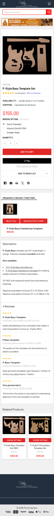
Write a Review (34, 93)
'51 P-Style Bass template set (19, 267)
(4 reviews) (20, 93)
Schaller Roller (13, 132)
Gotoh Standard (14, 124)
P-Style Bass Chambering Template (22, 270)
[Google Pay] (27, 161)
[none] (27, 55)
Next (50, 436)
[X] (22, 183)
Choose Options (14, 440)
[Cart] (50, 4)
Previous (3, 436)
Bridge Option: (16, 119)
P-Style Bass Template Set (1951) (14, 446)
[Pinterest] (28, 183)
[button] (27, 22)
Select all (11, 221)
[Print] (16, 183)
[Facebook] (5, 183)
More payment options (27, 166)
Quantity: (8, 137)
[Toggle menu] (4, 4)
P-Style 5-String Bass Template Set (40, 446)
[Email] (10, 183)
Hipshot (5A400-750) (16, 128)
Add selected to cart (34, 221)
